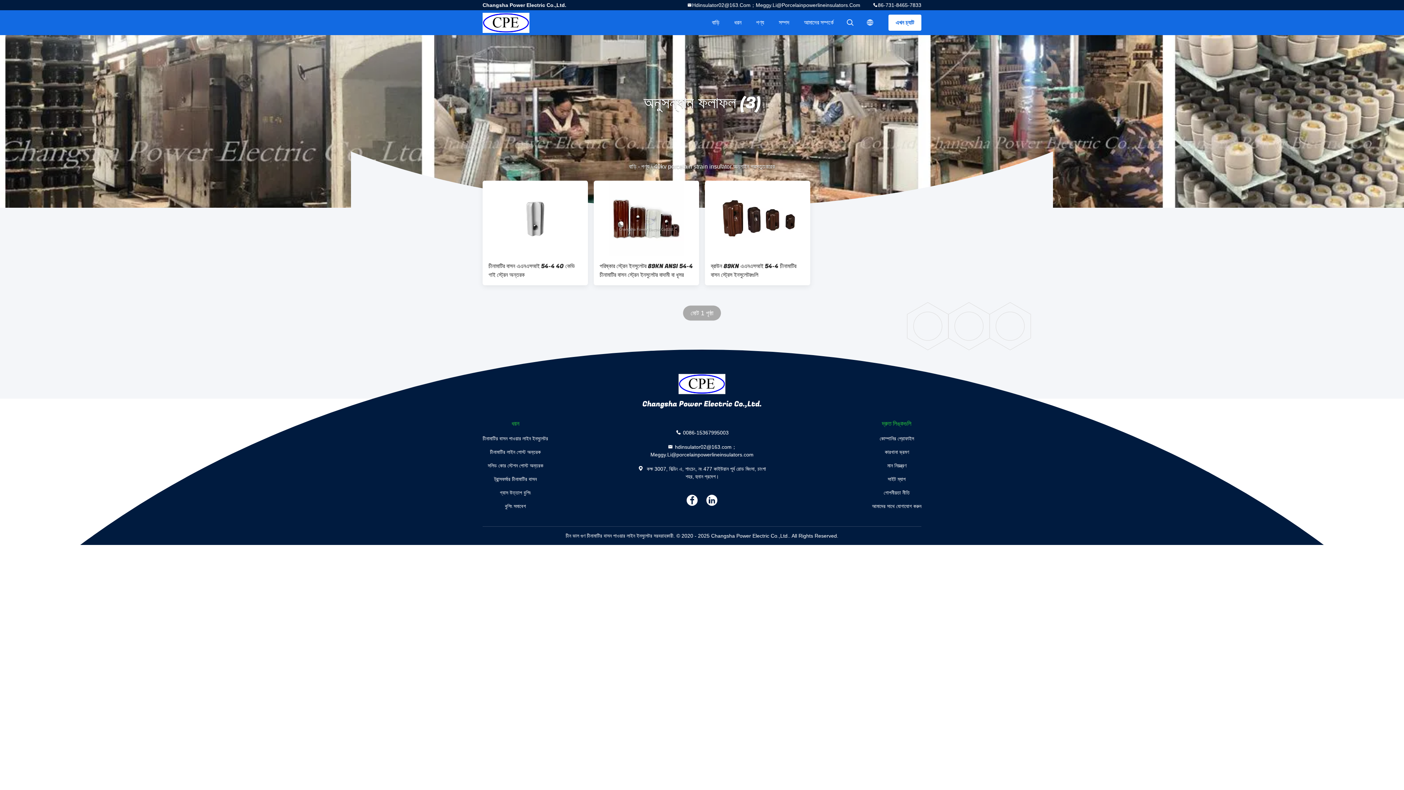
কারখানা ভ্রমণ (897, 452)
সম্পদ (784, 22)
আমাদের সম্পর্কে (819, 22)
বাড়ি (716, 22)
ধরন (737, 22)
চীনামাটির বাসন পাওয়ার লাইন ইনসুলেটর (515, 438)
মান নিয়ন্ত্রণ (896, 466)
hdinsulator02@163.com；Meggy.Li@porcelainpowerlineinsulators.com (776, 5)
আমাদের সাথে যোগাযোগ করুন (896, 506)
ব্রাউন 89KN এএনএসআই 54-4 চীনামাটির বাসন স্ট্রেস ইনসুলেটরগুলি (753, 270)
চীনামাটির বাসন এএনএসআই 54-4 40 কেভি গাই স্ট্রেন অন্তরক (531, 270)
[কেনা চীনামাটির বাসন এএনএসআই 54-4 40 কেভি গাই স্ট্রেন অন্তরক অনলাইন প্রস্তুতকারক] (535, 218)
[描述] (870, 22)
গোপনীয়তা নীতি (897, 493)
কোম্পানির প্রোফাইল (897, 438)
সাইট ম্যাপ (897, 479)
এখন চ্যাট (905, 22)
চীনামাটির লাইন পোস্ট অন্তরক (515, 452)
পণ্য (760, 22)
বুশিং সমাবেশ (515, 506)
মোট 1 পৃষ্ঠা (702, 313)
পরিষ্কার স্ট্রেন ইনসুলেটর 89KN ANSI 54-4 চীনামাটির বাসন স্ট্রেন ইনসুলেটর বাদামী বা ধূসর (646, 270)
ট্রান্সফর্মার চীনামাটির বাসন (515, 479)
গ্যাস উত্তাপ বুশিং (515, 493)
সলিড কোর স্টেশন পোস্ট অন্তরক (515, 466)
